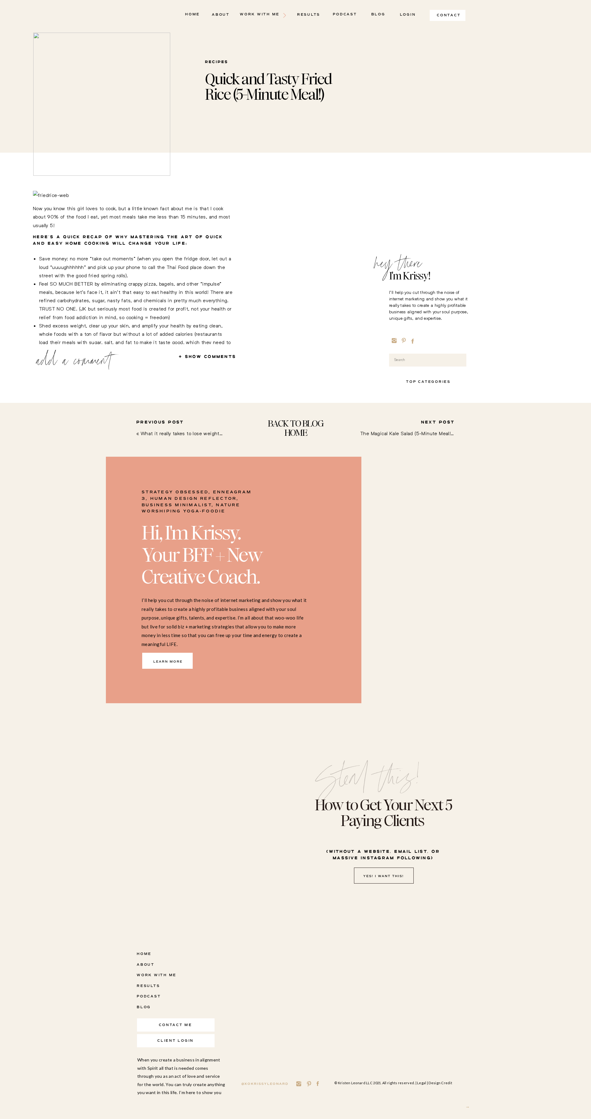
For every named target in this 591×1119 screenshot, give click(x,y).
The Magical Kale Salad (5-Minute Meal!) (406, 433)
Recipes (216, 62)
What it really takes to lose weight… (182, 433)
